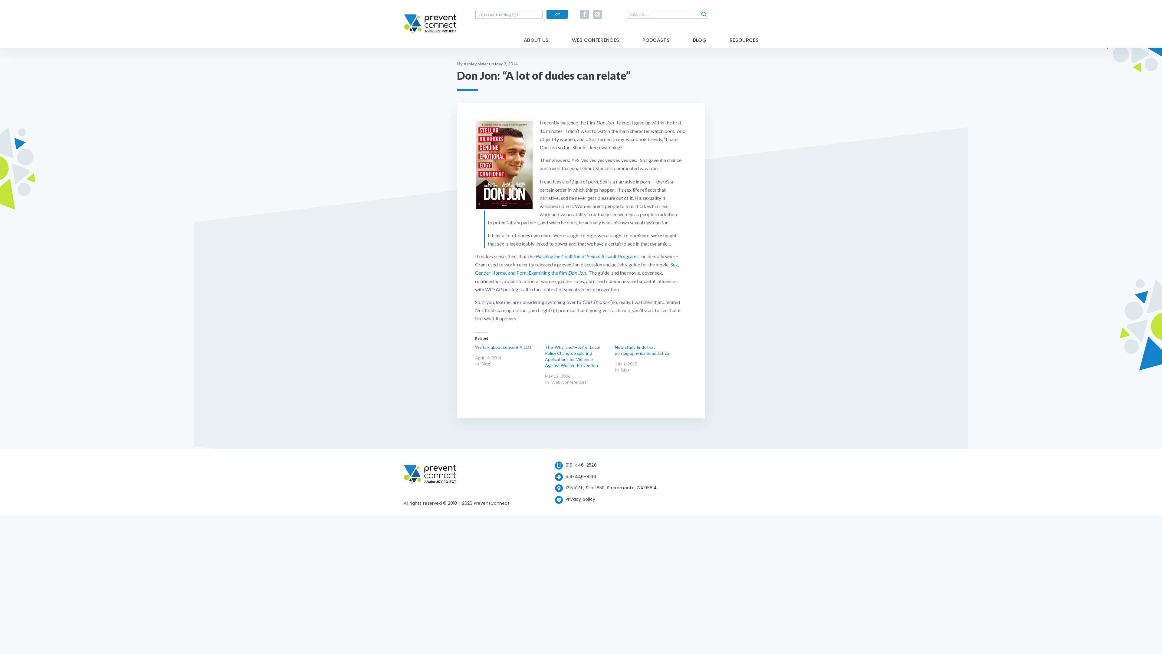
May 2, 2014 (506, 63)
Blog (699, 41)
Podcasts (656, 41)
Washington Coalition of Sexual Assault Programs (587, 256)
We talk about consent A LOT (503, 347)
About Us (536, 41)
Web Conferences (595, 41)
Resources (744, 41)
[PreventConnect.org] (430, 33)
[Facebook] (584, 14)
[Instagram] (597, 14)
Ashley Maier (476, 63)
